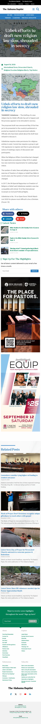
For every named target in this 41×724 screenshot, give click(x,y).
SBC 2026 (9, 15)
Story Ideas (5, 665)
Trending (8, 17)
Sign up (34, 271)
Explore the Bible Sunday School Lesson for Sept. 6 (24, 239)
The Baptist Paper (27, 1)
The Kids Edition (19, 15)
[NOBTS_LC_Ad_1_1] (20, 314)
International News (11, 67)
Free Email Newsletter (29, 17)
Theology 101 (25, 646)
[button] (37, 9)
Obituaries (24, 644)
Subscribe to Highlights (27, 679)
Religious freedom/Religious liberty (16, 70)
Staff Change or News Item (9, 667)
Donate (4, 638)
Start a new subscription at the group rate (29, 674)
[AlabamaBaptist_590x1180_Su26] (20, 393)
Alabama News (25, 640)
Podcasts (23, 642)
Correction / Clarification (8, 678)
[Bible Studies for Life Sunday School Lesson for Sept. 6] (4, 230)
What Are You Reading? (8, 674)
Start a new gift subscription (28, 669)
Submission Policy (7, 680)
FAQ (30, 712)
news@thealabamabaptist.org (20, 717)
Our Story (4, 640)
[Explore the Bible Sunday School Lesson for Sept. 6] (4, 240)
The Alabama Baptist (14, 1)
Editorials (23, 638)
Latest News (30, 15)
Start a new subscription (27, 665)
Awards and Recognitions (8, 644)
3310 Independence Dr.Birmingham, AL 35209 (20, 706)
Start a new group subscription (29, 672)
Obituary (4, 676)
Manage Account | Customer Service (28, 682)
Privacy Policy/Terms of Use (17, 712)
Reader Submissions (7, 672)
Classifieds (16, 17)
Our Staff (4, 642)
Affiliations (5, 646)
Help (26, 712)
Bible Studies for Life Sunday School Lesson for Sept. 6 (24, 229)
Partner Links (5, 648)
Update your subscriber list (28, 677)
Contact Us (5, 636)
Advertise (4, 651)
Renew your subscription (27, 667)
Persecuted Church (25, 67)
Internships (5, 653)
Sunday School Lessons (27, 636)
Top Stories (33, 70)
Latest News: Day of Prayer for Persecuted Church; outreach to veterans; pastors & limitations (17, 552)
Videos (23, 651)
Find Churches (6, 655)
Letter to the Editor (7, 669)
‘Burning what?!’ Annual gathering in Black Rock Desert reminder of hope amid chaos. (24, 249)
